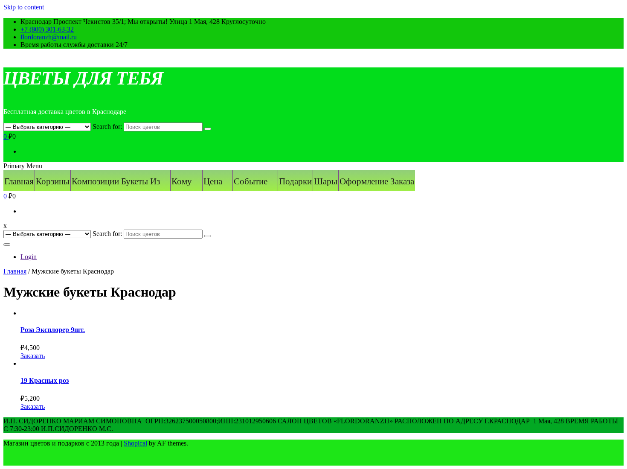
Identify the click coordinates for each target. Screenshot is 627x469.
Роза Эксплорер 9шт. (52, 329)
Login (28, 256)
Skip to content (23, 7)
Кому (181, 181)
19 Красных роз (44, 380)
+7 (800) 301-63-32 (47, 29)
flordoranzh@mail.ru (48, 37)
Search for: (107, 126)
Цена (212, 181)
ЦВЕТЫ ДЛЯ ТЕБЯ (83, 78)
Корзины (53, 181)
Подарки (295, 181)
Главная (19, 181)
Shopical (135, 443)
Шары (325, 181)
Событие (250, 181)
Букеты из (140, 181)
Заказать (32, 355)
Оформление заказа (377, 181)
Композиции (95, 181)
